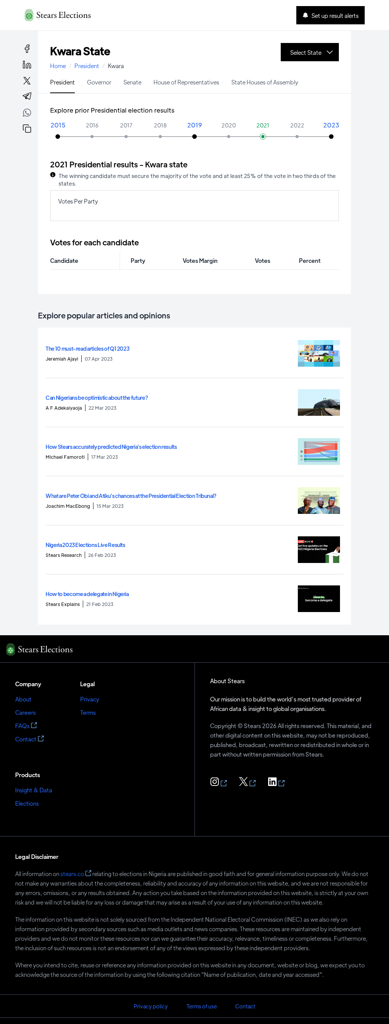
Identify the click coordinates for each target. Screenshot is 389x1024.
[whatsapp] (27, 113)
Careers (25, 712)
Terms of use (202, 1006)
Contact (25, 739)
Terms (88, 712)
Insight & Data (33, 789)
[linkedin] (27, 64)
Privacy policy (151, 1006)
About (23, 699)
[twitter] (27, 80)
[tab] (62, 81)
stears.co (72, 873)
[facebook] (27, 48)
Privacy (89, 699)
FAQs (22, 725)
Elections (27, 803)
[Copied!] (27, 128)
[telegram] (27, 96)
